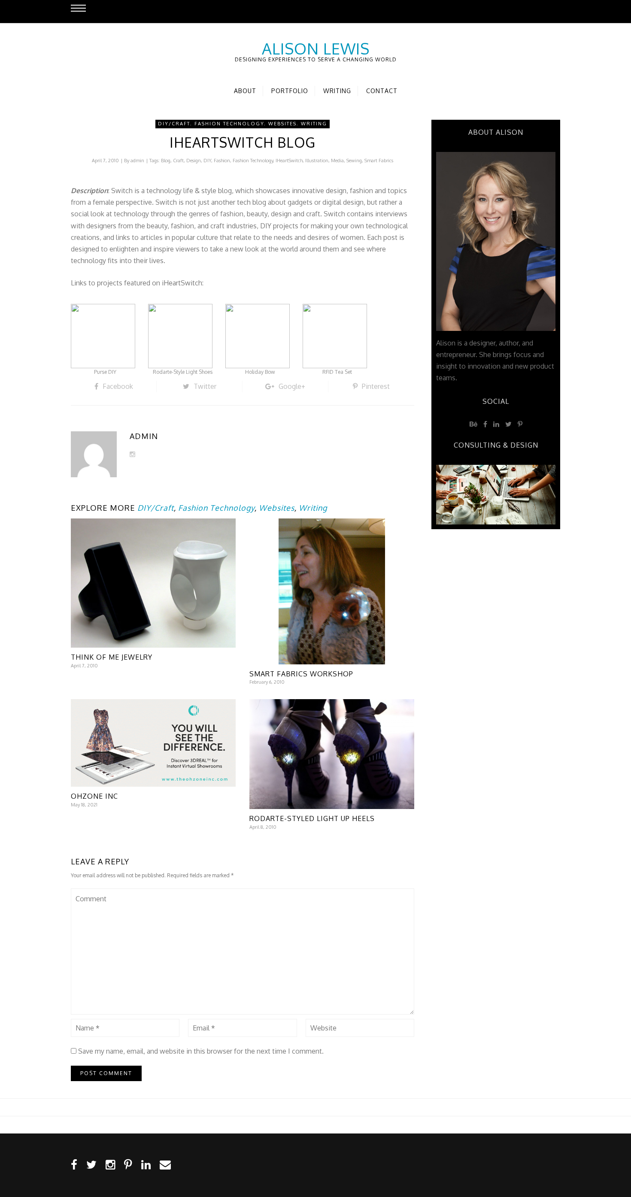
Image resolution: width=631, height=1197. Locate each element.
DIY (207, 161)
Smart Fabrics (378, 161)
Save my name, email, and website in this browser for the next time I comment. (201, 1051)
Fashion (222, 161)
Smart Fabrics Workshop (301, 674)
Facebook (118, 386)
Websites (282, 124)
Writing (337, 90)
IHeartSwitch (289, 161)
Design (193, 161)
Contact (381, 90)
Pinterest (376, 386)
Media (337, 161)
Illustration (316, 161)
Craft (178, 161)
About (245, 90)
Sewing (354, 161)
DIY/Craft (174, 124)
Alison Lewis (316, 48)
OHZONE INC (94, 796)
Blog (165, 161)
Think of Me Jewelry (111, 657)
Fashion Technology (229, 124)
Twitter (205, 386)
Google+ (292, 386)
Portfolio (289, 90)
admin (137, 161)
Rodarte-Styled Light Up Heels (312, 818)
